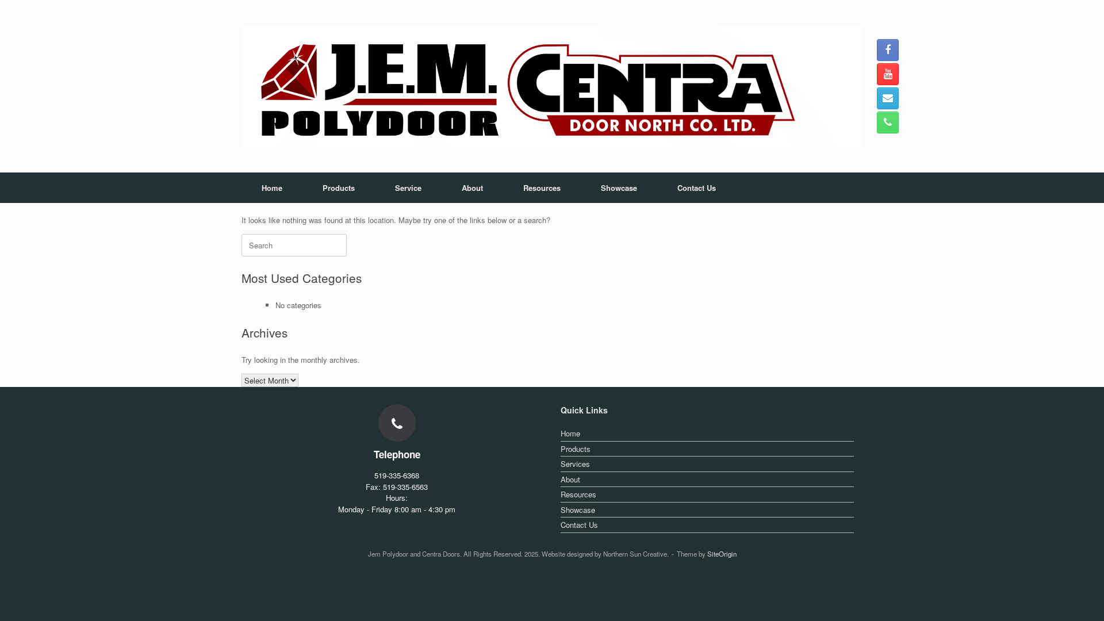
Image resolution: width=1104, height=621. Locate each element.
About (472, 187)
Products (339, 187)
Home (272, 187)
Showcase (619, 187)
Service (408, 187)
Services (575, 463)
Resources (542, 187)
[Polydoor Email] (888, 98)
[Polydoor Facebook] (888, 50)
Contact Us (696, 187)
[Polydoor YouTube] (888, 74)
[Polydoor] (551, 86)
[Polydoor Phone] (888, 122)
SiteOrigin (722, 553)
